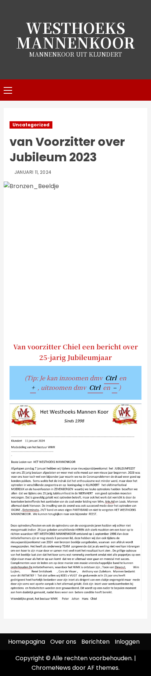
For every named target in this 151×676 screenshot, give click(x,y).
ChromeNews (51, 668)
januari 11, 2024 (33, 172)
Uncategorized (30, 125)
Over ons (63, 641)
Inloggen (127, 641)
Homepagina (26, 641)
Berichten (95, 641)
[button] (8, 90)
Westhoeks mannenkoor (75, 35)
